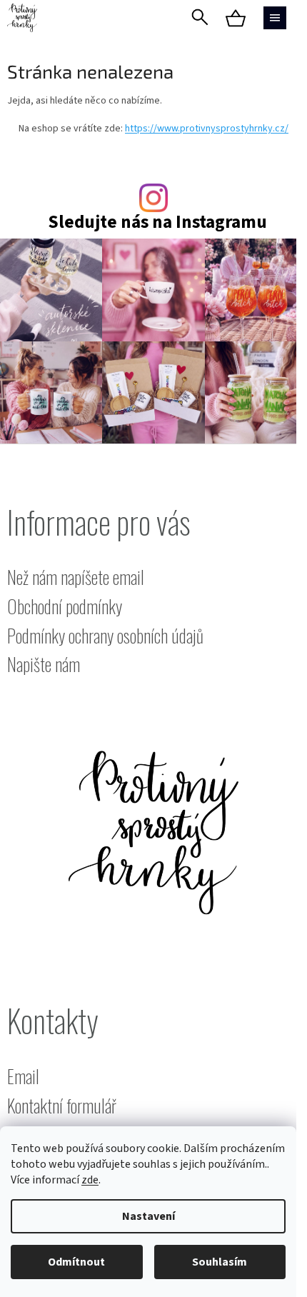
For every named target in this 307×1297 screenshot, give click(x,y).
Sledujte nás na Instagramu (157, 222)
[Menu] (275, 18)
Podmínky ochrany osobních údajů (105, 636)
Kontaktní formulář (61, 1105)
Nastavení (148, 1216)
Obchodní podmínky (64, 606)
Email (23, 1076)
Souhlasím (219, 1262)
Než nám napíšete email (75, 577)
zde (90, 1180)
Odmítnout (76, 1262)
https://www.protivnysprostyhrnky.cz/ (206, 128)
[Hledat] (200, 18)
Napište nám (43, 664)
